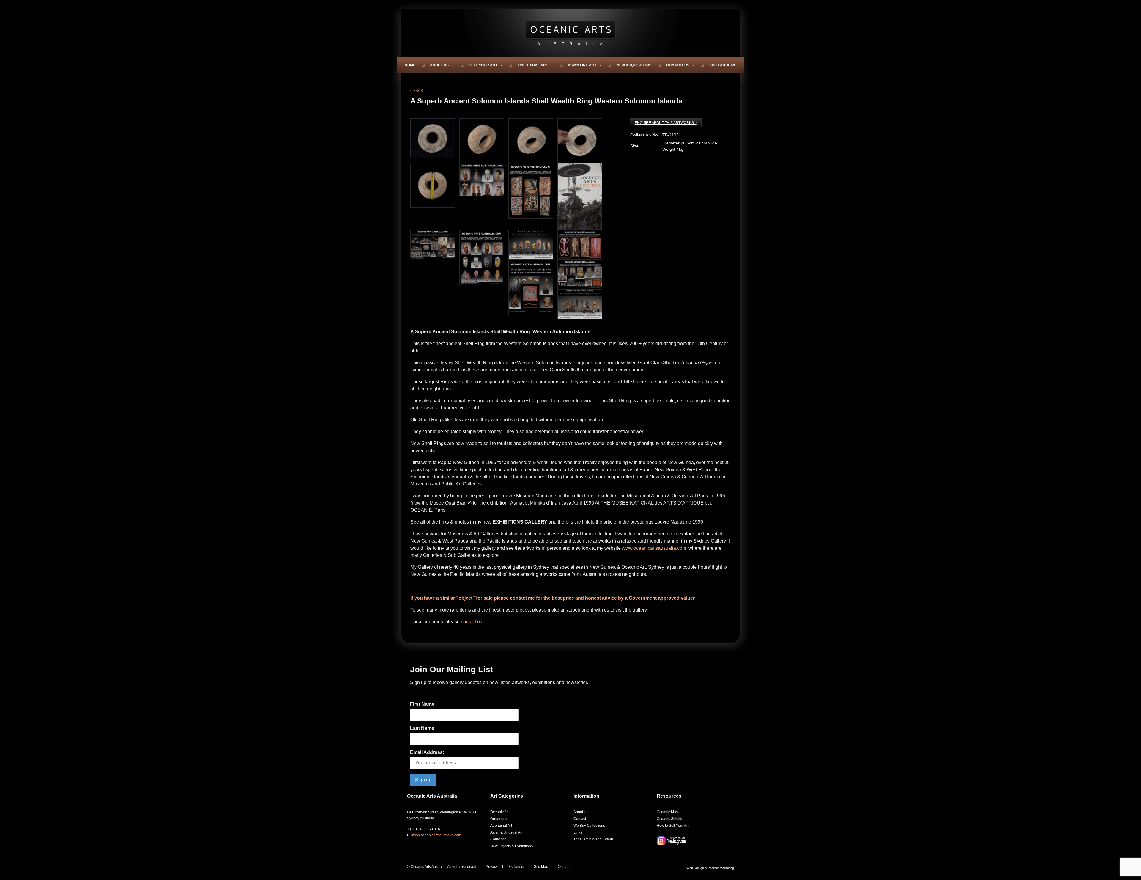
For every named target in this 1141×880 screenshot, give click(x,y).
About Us (439, 65)
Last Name (422, 728)
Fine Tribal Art (533, 65)
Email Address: (427, 752)
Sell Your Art (483, 65)
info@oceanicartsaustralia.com (436, 835)
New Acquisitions (634, 65)
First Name (422, 704)
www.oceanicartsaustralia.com (654, 548)
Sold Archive (722, 65)
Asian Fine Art (582, 65)
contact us (471, 621)
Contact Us (677, 65)
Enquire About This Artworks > (666, 123)
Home (410, 65)
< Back (416, 91)
